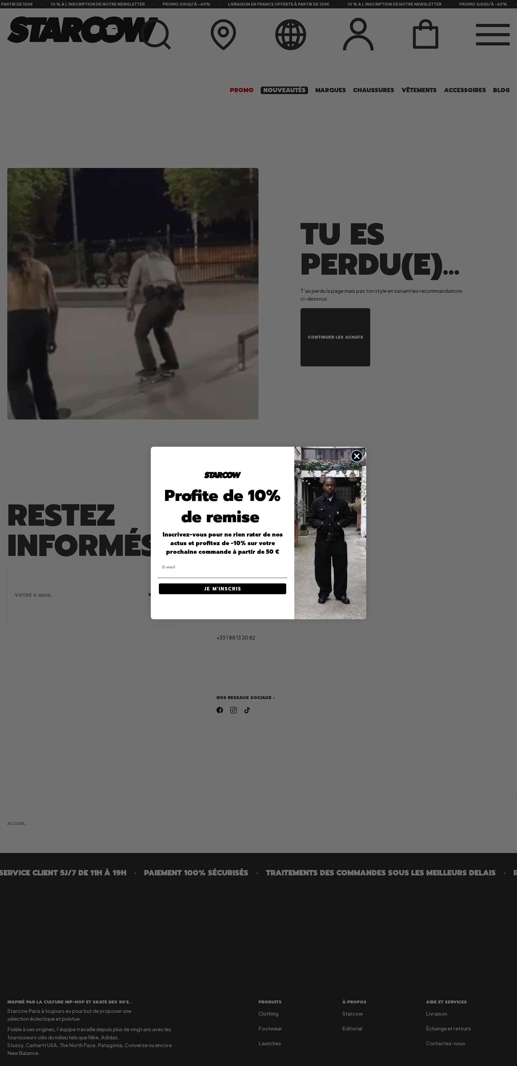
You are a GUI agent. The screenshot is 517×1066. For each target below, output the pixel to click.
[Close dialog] (356, 456)
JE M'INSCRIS (222, 589)
